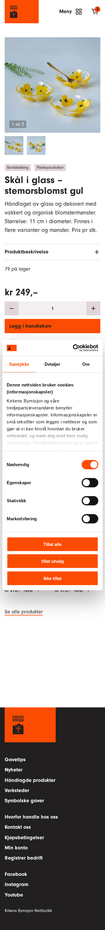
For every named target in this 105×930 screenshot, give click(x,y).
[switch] (90, 482)
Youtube (14, 895)
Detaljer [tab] (53, 363)
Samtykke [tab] (19, 363)
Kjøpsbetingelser (24, 838)
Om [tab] (86, 363)
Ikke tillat (52, 578)
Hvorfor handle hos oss (31, 817)
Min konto (16, 848)
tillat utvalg (52, 561)
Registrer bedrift (24, 858)
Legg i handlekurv (30, 326)
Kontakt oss (18, 827)
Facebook (16, 874)
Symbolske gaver (24, 801)
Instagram (16, 884)
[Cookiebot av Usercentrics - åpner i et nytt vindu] (74, 348)
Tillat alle (52, 544)
